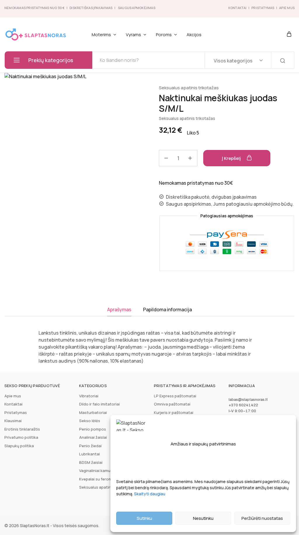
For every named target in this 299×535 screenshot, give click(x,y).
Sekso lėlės (89, 420)
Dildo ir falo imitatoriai (99, 404)
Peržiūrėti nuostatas (262, 518)
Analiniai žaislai (93, 437)
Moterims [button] (101, 35)
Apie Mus (287, 8)
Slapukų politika (19, 445)
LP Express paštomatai (175, 395)
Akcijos (194, 35)
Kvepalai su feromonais (100, 479)
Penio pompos (92, 429)
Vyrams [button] (133, 35)
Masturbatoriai (93, 412)
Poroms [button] (164, 35)
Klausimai (13, 420)
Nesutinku (203, 518)
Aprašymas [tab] (119, 309)
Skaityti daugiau (149, 493)
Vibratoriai (88, 395)
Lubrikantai (89, 454)
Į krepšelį (232, 158)
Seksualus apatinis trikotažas (189, 88)
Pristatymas (262, 8)
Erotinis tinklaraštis (22, 429)
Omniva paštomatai (172, 404)
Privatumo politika (21, 437)
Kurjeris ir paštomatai (173, 412)
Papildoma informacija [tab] (167, 309)
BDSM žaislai (90, 462)
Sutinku (144, 518)
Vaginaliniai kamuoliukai (100, 470)
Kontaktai (237, 8)
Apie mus (12, 395)
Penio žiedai (90, 445)
